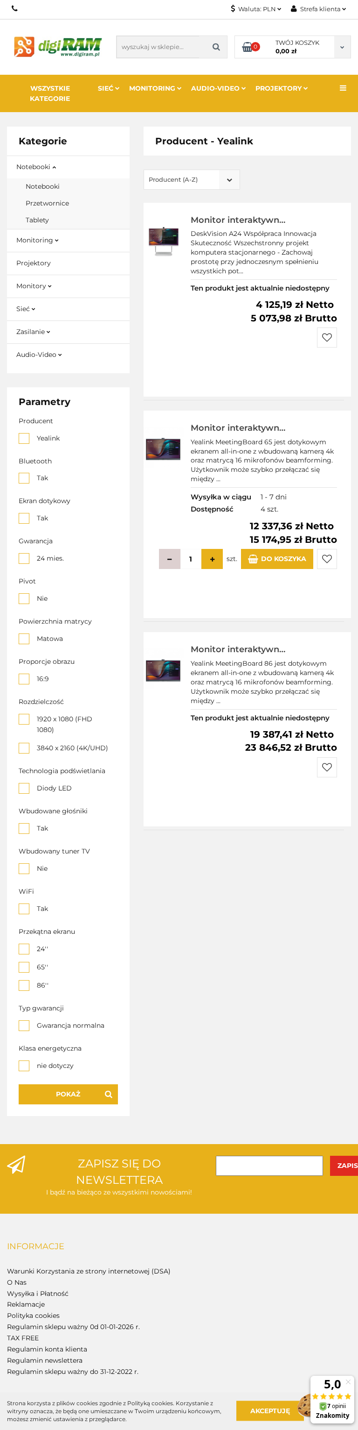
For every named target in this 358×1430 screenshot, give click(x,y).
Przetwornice (47, 203)
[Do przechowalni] (327, 337)
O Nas (17, 1282)
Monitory (32, 286)
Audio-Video (216, 88)
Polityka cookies (33, 1315)
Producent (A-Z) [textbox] (173, 179)
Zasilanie (31, 331)
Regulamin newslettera (45, 1360)
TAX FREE (23, 1338)
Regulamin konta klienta (47, 1349)
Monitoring (153, 88)
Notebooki (34, 167)
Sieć (106, 88)
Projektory (279, 88)
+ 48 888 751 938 (15, 8)
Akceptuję (270, 1411)
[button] (35, 1247)
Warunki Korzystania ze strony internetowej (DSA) (89, 1271)
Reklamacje (26, 1304)
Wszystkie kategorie (50, 93)
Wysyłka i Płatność (38, 1293)
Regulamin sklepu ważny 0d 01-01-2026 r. (73, 1327)
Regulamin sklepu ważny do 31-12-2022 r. (72, 1371)
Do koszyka (283, 559)
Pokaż (68, 1094)
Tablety (37, 220)
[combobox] (192, 180)
